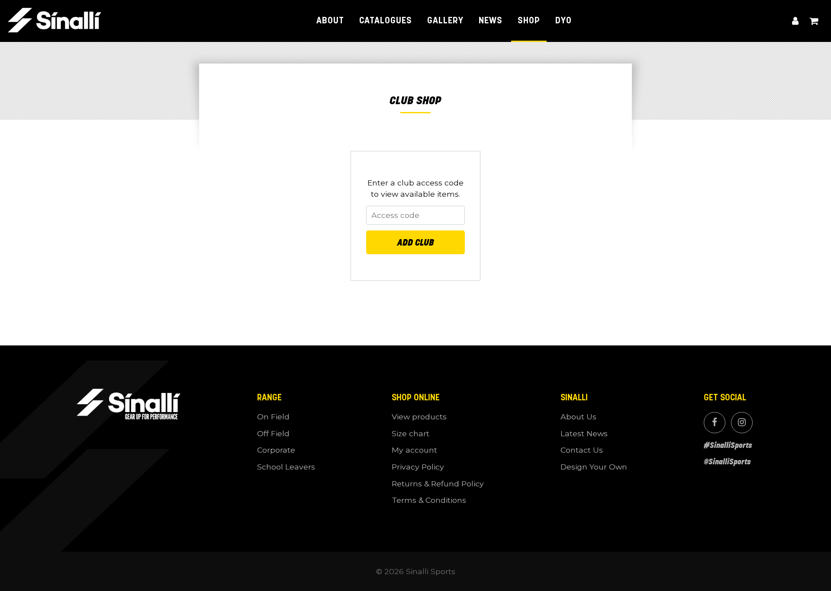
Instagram (741, 422)
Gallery (445, 21)
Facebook (714, 422)
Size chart (410, 433)
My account (795, 21)
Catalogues (385, 21)
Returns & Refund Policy (438, 483)
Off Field (273, 433)
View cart (814, 21)
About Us (578, 416)
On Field (273, 416)
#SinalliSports (728, 445)
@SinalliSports (727, 461)
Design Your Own (593, 466)
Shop (529, 21)
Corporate (276, 449)
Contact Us (581, 449)
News (490, 21)
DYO (563, 21)
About (330, 21)
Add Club (415, 242)
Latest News (584, 433)
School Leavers (286, 466)
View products (419, 416)
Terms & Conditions (429, 500)
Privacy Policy (418, 466)
